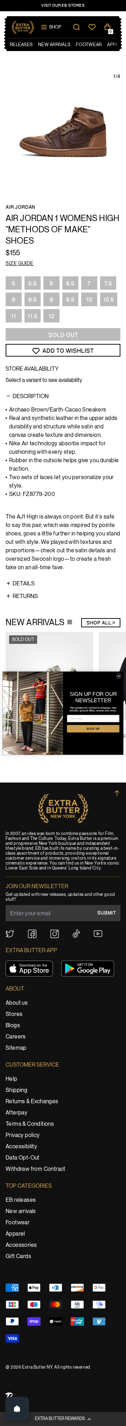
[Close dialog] (119, 676)
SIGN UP (93, 728)
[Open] (17, 1409)
